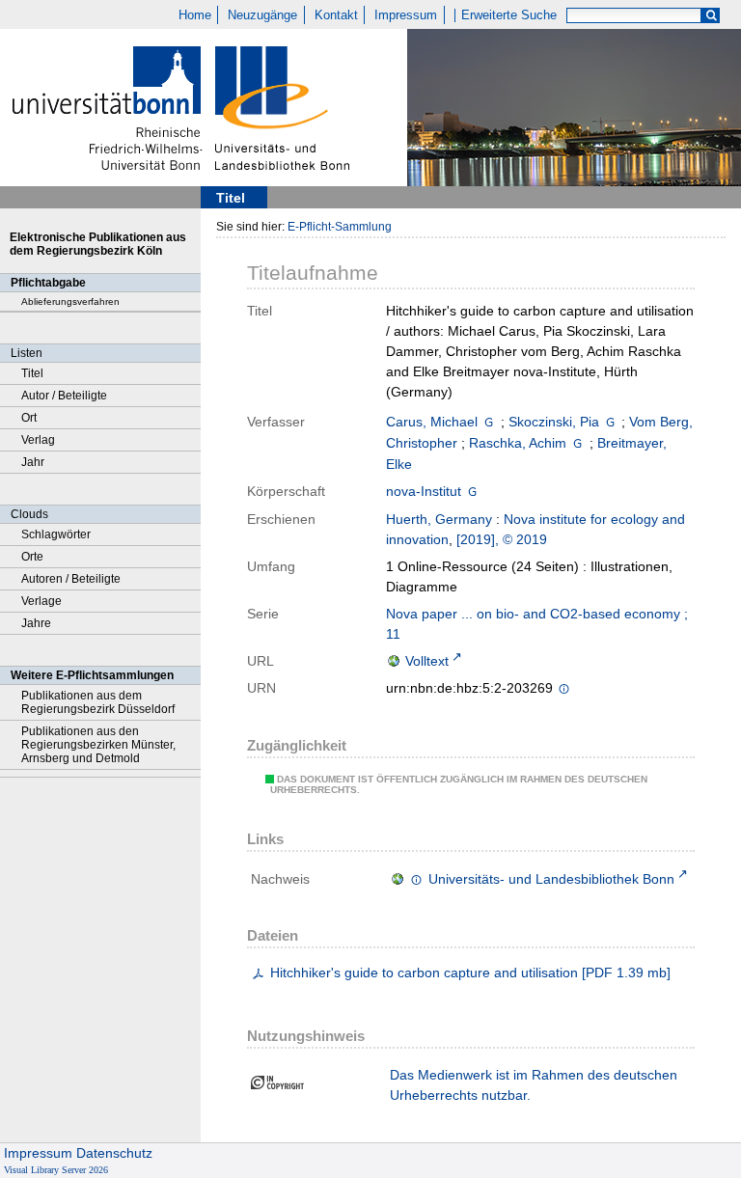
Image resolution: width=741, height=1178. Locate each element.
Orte (32, 556)
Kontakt (336, 15)
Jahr (32, 462)
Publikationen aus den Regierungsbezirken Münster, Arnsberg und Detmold (98, 745)
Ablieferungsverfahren (70, 301)
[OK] (711, 16)
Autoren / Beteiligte (71, 579)
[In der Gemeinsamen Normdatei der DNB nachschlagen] (488, 421)
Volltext (427, 661)
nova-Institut (423, 491)
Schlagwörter (56, 534)
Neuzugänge (262, 15)
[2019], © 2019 (501, 539)
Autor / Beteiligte (64, 395)
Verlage (41, 601)
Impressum (405, 15)
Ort (29, 418)
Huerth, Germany (439, 519)
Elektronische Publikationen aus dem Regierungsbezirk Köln (98, 244)
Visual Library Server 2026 (56, 1169)
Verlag (38, 440)
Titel (32, 373)
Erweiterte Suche (509, 15)
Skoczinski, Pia (553, 421)
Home (194, 15)
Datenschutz (114, 1153)
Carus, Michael (432, 421)
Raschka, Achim (517, 443)
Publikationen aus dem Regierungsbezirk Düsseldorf (98, 702)
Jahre (36, 623)
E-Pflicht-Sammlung (340, 226)
